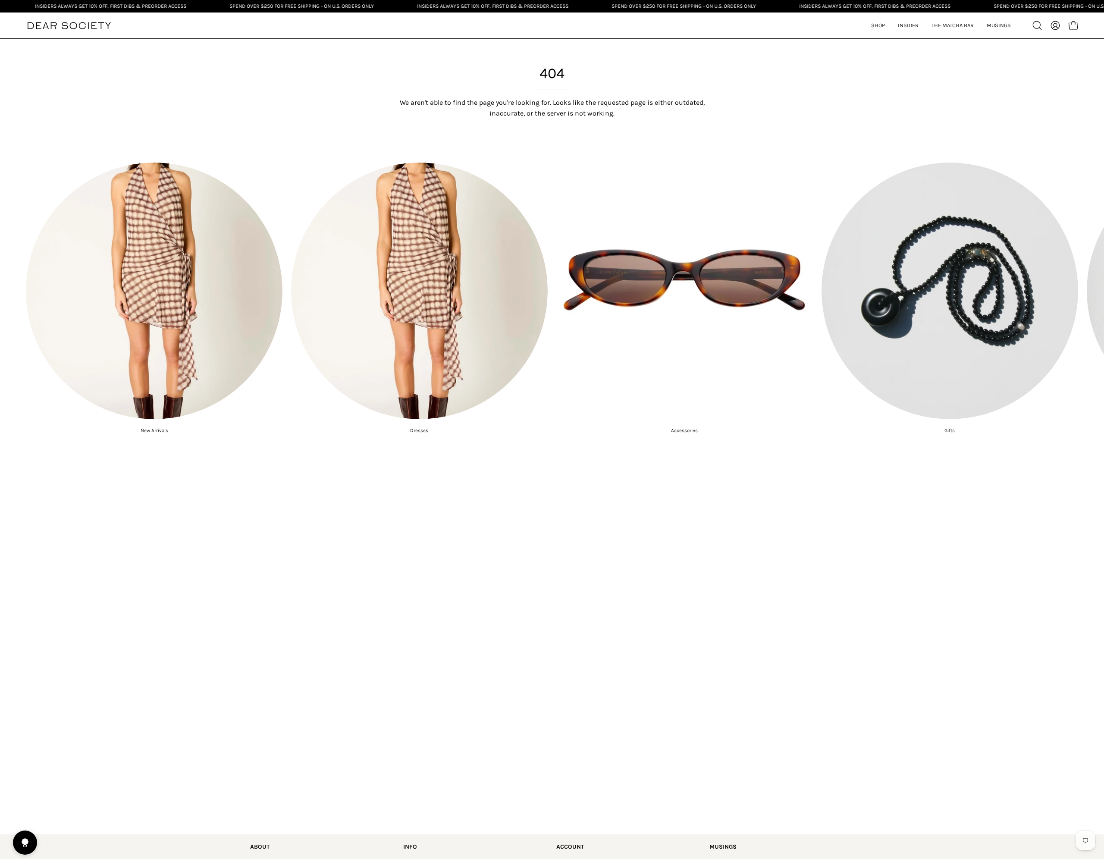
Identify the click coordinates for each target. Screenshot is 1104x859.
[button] (908, 25)
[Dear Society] (69, 25)
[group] (552, 298)
